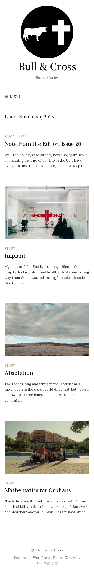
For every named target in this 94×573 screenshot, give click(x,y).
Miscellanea (15, 136)
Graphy (70, 558)
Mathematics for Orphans (38, 490)
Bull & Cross (47, 67)
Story (10, 248)
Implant (15, 255)
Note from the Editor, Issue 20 (43, 144)
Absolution (19, 373)
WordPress (41, 558)
